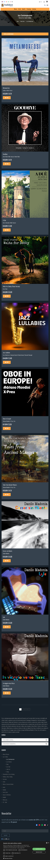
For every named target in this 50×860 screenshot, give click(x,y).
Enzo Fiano (5, 289)
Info (7, 97)
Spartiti (23, 9)
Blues (7, 764)
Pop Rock (5, 779)
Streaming (29, 9)
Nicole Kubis (17, 156)
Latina (4, 782)
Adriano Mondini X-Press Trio (9, 421)
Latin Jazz (8, 769)
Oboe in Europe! (7, 418)
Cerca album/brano (8, 34)
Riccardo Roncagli (28, 355)
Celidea (4, 90)
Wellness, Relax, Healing (7, 777)
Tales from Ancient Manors (10, 485)
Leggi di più (22, 847)
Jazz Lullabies (6, 352)
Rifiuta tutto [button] (39, 852)
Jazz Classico (9, 762)
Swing (7, 772)
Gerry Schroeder (6, 223)
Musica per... (5, 800)
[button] (17, 858)
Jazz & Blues (5, 757)
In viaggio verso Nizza (9, 683)
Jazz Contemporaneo (10, 759)
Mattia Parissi (9, 90)
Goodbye (5, 154)
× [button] (48, 842)
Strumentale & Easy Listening (9, 774)
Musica (15, 9)
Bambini (4, 790)
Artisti (19, 9)
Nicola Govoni (21, 355)
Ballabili (4, 797)
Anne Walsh (5, 156)
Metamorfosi (6, 88)
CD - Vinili (5, 802)
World (4, 787)
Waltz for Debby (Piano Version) (11, 286)
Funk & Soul (5, 792)
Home (18, 21)
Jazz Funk (8, 767)
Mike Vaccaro (11, 156)
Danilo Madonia (6, 553)
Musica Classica (6, 754)
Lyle (4, 617)
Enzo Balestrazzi (6, 355)
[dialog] (25, 850)
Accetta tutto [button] (39, 849)
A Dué (4, 220)
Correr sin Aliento (7, 551)
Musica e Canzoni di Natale (8, 784)
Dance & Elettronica (7, 795)
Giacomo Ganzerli (14, 355)
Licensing (34, 9)
